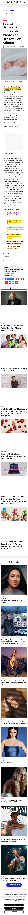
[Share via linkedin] (10, 282)
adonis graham (12, 267)
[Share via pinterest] (22, 279)
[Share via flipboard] (6, 282)
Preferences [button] (21, 900)
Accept (14, 905)
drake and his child (18, 269)
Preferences (14, 911)
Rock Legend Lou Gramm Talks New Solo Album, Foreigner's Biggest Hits (12, 327)
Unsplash (20, 82)
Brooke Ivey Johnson (10, 46)
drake (19, 267)
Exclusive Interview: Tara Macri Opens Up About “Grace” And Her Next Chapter (14, 600)
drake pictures (15, 271)
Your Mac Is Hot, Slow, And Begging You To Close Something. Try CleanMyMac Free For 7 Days (14, 500)
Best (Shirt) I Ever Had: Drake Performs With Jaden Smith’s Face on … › (14, 236)
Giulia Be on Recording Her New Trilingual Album (11, 762)
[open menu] (3, 2)
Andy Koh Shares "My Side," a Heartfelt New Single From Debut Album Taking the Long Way (14, 412)
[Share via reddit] (19, 279)
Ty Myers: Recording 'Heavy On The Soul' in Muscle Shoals (13, 879)
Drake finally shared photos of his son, (12, 87)
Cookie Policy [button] (13, 899)
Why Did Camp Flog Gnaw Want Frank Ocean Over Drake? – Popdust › (14, 221)
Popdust (5, 10)
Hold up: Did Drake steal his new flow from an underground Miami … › (15, 229)
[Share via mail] (16, 282)
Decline (14, 908)
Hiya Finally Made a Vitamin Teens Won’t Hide (14, 369)
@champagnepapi (9, 181)
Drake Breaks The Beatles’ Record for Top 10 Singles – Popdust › (14, 214)
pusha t (13, 273)
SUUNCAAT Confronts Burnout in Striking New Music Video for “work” (13, 801)
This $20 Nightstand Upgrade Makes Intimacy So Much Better (13, 456)
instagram (7, 273)
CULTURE (11, 10)
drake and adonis (9, 269)
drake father (7, 271)
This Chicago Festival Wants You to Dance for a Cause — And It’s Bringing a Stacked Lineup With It (13, 641)
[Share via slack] (13, 282)
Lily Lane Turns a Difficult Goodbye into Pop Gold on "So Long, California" (13, 722)
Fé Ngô (13, 82)
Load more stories (14, 885)
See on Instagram (9, 153)
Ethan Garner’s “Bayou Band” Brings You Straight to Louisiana (13, 840)
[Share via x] (16, 279)
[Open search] (24, 2)
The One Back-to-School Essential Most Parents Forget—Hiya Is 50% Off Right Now (11, 545)
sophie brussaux (8, 275)
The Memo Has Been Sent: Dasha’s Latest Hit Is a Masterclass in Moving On (13, 682)
